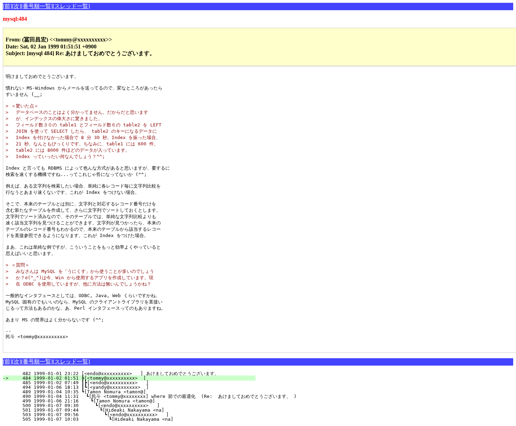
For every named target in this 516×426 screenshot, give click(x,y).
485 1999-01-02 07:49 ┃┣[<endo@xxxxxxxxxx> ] (132, 382)
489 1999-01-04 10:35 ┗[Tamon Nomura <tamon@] (133, 391)
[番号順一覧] (37, 6)
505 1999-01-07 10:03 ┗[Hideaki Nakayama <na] (130, 419)
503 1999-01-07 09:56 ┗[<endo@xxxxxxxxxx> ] (130, 414)
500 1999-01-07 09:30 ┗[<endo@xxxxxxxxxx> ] (131, 405)
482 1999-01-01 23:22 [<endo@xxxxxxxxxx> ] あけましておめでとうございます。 (126, 373)
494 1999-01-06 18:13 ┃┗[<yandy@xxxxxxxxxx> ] (132, 387)
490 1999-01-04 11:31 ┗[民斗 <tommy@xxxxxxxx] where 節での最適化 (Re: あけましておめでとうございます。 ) (154, 396)
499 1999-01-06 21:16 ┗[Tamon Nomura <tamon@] (132, 401)
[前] (7, 6)
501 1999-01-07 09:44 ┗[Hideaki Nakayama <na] (131, 410)
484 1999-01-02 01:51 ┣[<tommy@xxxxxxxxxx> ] (133, 378)
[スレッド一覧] (71, 6)
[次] (16, 6)
